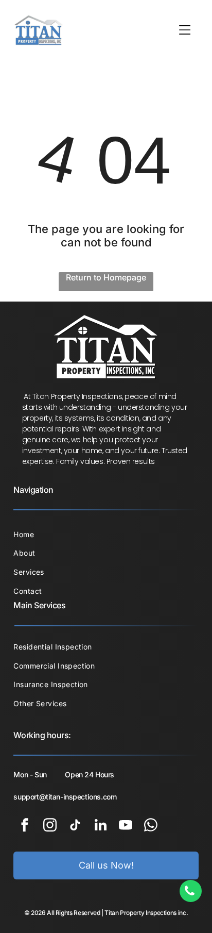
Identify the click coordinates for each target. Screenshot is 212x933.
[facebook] (24, 826)
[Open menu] (185, 30)
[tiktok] (75, 826)
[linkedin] (100, 826)
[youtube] (125, 826)
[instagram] (50, 826)
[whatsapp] (150, 826)
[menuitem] (105, 534)
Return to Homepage (106, 277)
